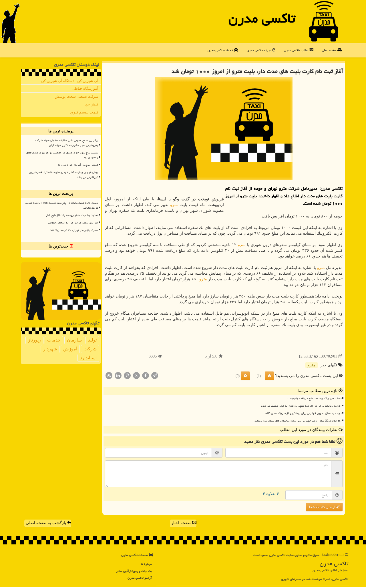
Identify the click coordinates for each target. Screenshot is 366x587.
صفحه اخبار (181, 523)
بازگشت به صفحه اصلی (46, 523)
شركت (90, 348)
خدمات (54, 340)
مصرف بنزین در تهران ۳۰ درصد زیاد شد (74, 230)
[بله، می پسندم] (269, 376)
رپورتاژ (34, 340)
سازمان (74, 340)
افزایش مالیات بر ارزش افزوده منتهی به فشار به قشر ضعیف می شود (301, 406)
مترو (174, 205)
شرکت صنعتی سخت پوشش (76, 96)
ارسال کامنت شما (322, 507)
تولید (92, 340)
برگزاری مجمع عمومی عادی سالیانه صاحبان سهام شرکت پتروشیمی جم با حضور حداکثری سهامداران (66, 142)
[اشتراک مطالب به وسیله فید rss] (109, 375)
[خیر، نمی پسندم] (245, 376)
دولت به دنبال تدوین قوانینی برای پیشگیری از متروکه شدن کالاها (303, 413)
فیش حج (91, 104)
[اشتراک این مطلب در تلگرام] (155, 375)
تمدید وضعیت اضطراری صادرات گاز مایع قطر (72, 215)
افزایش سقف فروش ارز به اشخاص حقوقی (73, 222)
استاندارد (88, 357)
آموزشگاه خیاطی (85, 88)
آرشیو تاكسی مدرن (140, 578)
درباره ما (146, 564)
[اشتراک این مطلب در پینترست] (127, 375)
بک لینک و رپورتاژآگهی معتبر (134, 571)
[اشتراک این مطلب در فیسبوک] (146, 375)
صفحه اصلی (329, 50)
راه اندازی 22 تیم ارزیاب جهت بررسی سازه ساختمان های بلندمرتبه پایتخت (297, 421)
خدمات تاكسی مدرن (221, 50)
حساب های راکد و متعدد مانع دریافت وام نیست (314, 398)
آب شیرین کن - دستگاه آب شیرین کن (69, 81)
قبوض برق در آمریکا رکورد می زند (78, 165)
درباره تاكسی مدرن (259, 50)
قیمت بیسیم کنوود (84, 112)
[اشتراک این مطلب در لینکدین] (118, 375)
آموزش (70, 348)
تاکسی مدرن (261, 18)
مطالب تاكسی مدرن (296, 50)
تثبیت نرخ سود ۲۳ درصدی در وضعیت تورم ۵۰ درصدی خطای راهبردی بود (62, 155)
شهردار (50, 348)
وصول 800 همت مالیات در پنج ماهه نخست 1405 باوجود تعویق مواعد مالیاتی (61, 205)
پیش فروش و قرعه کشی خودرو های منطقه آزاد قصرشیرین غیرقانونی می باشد (63, 174)
